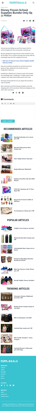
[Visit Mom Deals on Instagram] (7, 385)
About (2, 392)
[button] (2, 103)
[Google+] (33, 21)
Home (2, 7)
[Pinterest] (30, 21)
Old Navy (3, 374)
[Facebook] (27, 21)
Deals (6, 7)
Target (2, 370)
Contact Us (4, 394)
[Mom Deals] (18, 2)
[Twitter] (24, 21)
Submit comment (8, 121)
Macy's (2, 378)
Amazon (3, 367)
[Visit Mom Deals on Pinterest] (10, 385)
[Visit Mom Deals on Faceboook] (4, 385)
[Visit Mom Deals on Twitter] (1, 385)
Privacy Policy (5, 396)
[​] (18, 111)
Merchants (4, 365)
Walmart (3, 372)
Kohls (2, 376)
